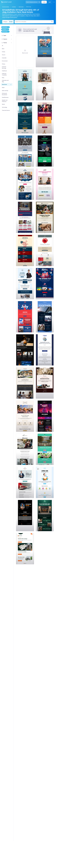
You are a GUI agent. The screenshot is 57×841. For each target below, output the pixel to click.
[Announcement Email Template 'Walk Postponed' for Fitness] (45, 51)
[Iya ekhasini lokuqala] (5, 2)
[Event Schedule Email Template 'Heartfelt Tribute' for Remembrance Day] (45, 250)
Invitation (14, 6)
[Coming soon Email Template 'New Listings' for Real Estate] (25, 383)
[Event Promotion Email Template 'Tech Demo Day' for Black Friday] (45, 151)
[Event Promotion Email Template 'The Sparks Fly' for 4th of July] (45, 283)
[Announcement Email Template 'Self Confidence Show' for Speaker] (25, 515)
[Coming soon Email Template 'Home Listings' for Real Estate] (25, 548)
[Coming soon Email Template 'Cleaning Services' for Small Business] (45, 482)
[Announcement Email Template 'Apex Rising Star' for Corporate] (45, 350)
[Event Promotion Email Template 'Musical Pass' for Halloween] (45, 416)
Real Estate (21, 6)
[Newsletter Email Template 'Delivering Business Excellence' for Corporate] (25, 283)
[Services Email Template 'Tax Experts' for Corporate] (25, 482)
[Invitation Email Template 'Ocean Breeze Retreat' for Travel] (25, 449)
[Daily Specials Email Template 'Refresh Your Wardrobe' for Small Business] (45, 84)
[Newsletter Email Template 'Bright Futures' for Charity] (25, 184)
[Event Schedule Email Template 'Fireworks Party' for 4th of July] (25, 316)
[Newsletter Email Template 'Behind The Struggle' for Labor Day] (25, 151)
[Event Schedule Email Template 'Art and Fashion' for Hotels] (45, 515)
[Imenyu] (54, 2)
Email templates (5, 6)
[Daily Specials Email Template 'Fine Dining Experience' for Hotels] (25, 416)
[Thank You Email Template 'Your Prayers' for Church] (45, 383)
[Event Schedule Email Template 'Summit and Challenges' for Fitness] (45, 118)
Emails (11, 21)
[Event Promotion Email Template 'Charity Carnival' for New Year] (45, 449)
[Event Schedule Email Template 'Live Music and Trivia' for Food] (25, 250)
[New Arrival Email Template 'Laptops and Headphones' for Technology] (25, 350)
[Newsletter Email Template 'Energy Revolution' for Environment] (45, 316)
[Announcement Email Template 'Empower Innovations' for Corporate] (25, 84)
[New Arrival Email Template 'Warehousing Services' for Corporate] (25, 217)
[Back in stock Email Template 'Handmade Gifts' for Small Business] (45, 217)
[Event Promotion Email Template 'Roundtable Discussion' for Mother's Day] (45, 184)
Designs (5, 21)
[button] (11, 35)
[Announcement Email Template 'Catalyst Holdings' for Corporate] (25, 118)
